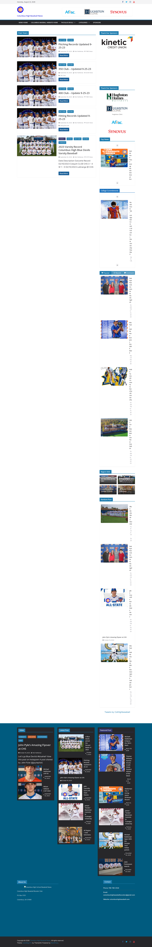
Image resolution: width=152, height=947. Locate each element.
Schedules (62, 142)
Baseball (62, 138)
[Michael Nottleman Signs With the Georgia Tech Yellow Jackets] (114, 675)
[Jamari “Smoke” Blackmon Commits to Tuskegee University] (114, 158)
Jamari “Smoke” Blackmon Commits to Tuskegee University (131, 171)
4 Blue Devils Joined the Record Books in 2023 (88, 743)
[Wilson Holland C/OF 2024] (30, 791)
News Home (23, 22)
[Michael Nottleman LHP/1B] (30, 774)
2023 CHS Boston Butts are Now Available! (130, 434)
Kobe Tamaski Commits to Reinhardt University (130, 384)
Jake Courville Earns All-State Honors (130, 604)
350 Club (63, 75)
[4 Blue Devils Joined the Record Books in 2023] (71, 745)
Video (20, 740)
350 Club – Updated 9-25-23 (75, 69)
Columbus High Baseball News (30, 16)
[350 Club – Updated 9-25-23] (36, 71)
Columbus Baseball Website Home (44, 22)
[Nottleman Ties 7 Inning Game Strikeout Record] (111, 796)
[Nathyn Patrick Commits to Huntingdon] (114, 285)
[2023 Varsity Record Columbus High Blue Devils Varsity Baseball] (36, 145)
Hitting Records (64, 125)
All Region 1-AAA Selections (125, 490)
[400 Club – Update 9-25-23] (36, 95)
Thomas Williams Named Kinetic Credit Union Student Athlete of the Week (129, 766)
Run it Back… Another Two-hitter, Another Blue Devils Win (108, 478)
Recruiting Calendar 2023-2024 (130, 255)
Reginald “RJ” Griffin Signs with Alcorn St (131, 215)
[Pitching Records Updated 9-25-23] (36, 47)
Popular (107, 273)
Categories (83, 22)
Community (22, 736)
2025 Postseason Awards (128, 864)
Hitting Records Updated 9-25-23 (74, 117)
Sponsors (97, 22)
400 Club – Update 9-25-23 (74, 93)
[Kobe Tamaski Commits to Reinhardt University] (114, 376)
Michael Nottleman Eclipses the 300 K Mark (130, 338)
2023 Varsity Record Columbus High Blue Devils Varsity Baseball (74, 150)
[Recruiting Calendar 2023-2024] (114, 252)
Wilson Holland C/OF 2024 (46, 789)
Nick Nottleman (78, 51)
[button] (74, 22)
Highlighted (31, 736)
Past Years (62, 40)
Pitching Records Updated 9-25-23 (75, 46)
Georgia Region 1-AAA (126, 480)
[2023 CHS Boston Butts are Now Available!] (114, 427)
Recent (118, 273)
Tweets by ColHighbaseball (117, 712)
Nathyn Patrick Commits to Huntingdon (130, 290)
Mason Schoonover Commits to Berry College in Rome (107, 489)
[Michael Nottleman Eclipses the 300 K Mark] (114, 329)
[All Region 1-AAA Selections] (70, 835)
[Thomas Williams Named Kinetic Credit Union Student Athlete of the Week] (111, 769)
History (69, 138)
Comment (130, 273)
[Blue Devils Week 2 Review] (114, 523)
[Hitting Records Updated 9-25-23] (36, 118)
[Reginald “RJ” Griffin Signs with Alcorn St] (114, 209)
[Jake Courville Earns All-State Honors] (114, 611)
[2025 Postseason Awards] (111, 867)
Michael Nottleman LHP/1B (47, 771)
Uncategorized (42, 736)
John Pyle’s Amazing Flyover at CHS (114, 637)
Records (70, 40)
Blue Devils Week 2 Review (131, 515)
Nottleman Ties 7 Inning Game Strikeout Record (128, 794)
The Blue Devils (67, 22)
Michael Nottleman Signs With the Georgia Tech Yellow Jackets (130, 667)
